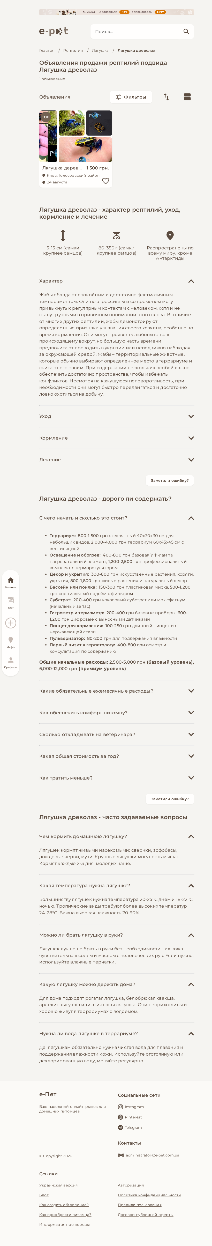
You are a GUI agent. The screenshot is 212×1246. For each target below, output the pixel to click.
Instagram (134, 1106)
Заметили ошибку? (170, 480)
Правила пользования (140, 1205)
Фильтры (135, 97)
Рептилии (73, 50)
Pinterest (133, 1117)
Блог (44, 1195)
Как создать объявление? (64, 1205)
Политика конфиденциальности (149, 1195)
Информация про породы (64, 1224)
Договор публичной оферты (145, 1214)
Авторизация (131, 1185)
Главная (46, 50)
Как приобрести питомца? (65, 1214)
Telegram (133, 1127)
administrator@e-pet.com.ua (152, 1155)
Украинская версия (58, 1185)
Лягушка (100, 50)
